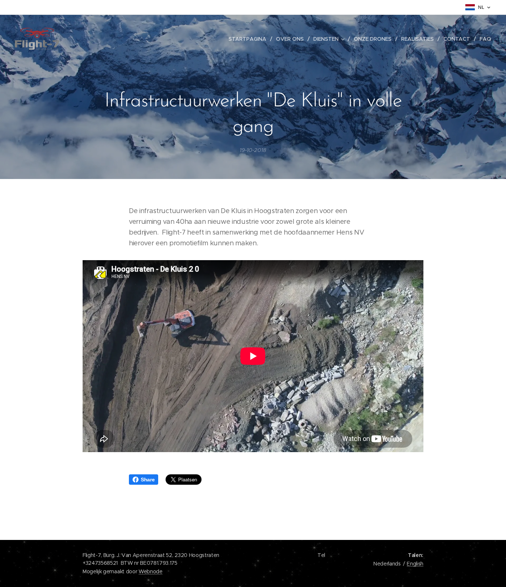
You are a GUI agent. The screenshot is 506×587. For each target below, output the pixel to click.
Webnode (151, 571)
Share (147, 479)
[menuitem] (249, 39)
